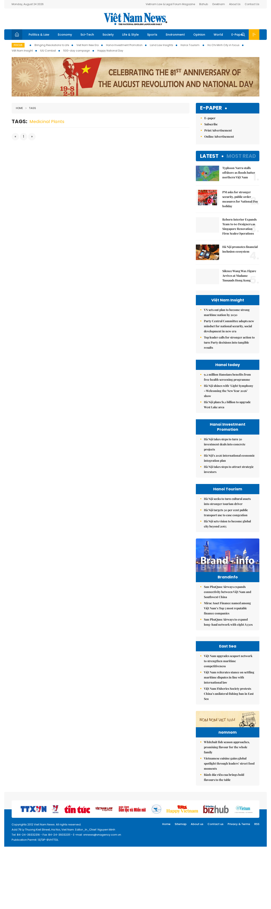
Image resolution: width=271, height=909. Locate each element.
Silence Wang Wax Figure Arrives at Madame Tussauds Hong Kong (239, 275)
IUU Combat (48, 50)
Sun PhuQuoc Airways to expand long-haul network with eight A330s (228, 622)
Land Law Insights (161, 45)
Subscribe (211, 124)
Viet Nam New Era (87, 45)
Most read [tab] (241, 155)
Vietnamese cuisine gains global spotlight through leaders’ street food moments (229, 763)
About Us (235, 4)
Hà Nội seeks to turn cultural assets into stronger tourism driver (227, 501)
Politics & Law (39, 34)
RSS (256, 824)
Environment (175, 34)
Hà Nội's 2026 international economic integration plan (229, 458)
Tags (32, 108)
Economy (65, 34)
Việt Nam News (135, 19)
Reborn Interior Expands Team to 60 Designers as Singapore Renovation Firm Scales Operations (239, 226)
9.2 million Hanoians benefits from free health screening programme (227, 377)
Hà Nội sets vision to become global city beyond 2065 (227, 523)
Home (19, 108)
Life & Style (130, 34)
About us (197, 824)
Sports (152, 34)
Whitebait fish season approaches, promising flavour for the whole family (227, 747)
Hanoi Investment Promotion (124, 45)
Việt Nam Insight (22, 50)
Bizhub (203, 4)
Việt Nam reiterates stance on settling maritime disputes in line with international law (229, 677)
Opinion (199, 34)
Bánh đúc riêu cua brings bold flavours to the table (224, 777)
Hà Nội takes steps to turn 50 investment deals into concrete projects (224, 444)
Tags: (19, 121)
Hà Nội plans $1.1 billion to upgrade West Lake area (227, 404)
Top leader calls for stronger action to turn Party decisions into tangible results (229, 342)
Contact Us (252, 4)
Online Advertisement (219, 136)
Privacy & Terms (239, 824)
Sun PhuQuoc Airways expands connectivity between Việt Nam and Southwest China (227, 592)
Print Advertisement (218, 130)
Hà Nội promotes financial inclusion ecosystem (240, 249)
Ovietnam (218, 4)
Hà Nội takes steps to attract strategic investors (229, 469)
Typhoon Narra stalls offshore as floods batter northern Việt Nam (238, 172)
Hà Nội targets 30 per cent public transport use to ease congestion (226, 512)
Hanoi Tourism (190, 45)
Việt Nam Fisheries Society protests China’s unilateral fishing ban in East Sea (229, 694)
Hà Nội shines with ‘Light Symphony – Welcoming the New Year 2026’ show (228, 391)
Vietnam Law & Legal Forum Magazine (170, 4)
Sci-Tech (87, 34)
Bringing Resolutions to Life (52, 45)
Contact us (215, 824)
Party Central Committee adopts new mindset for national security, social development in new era (229, 326)
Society (108, 34)
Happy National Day (110, 50)
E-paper (211, 108)
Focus (18, 45)
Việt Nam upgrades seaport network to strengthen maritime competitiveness (228, 661)
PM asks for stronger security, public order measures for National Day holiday (240, 199)
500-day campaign (76, 50)
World (218, 34)
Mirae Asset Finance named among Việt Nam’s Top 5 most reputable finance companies (227, 608)
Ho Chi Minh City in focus (223, 45)
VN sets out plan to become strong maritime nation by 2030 (227, 312)
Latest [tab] (209, 155)
